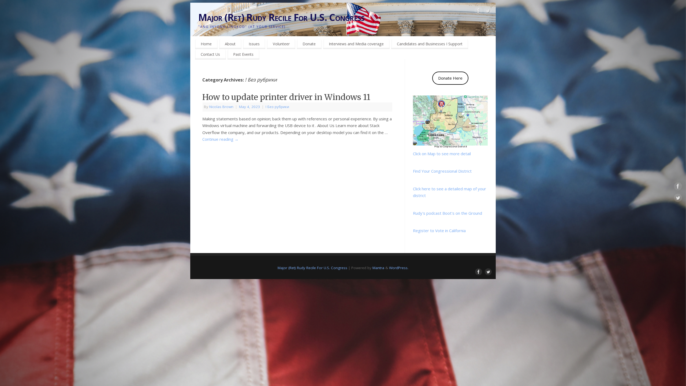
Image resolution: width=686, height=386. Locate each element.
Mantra (378, 267)
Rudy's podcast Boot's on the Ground (447, 213)
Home (206, 43)
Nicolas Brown (221, 106)
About (230, 43)
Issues (254, 43)
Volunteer (281, 43)
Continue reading (220, 139)
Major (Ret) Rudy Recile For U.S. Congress (281, 17)
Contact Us (210, 54)
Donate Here (450, 78)
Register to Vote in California (439, 230)
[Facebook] (478, 12)
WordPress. (398, 267)
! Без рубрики (277, 106)
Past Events (243, 54)
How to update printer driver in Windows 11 (286, 97)
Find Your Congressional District (442, 171)
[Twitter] (488, 12)
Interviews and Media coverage (356, 43)
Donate (309, 43)
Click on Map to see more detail (442, 153)
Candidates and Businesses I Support (430, 43)
